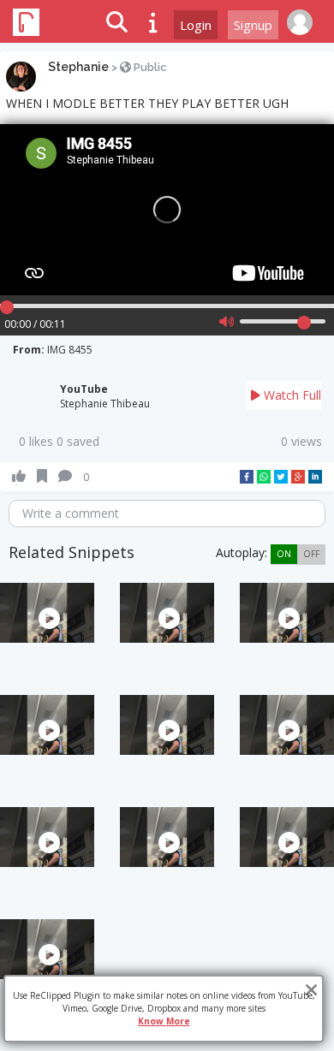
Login (196, 24)
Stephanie (78, 67)
